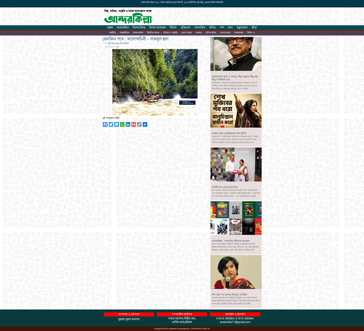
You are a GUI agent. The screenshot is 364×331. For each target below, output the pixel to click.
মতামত (199, 32)
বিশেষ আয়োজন (157, 28)
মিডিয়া (173, 28)
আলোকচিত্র (123, 28)
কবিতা (212, 28)
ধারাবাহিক (199, 28)
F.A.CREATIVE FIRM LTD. (200, 329)
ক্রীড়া (254, 28)
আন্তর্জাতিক (124, 32)
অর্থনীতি (112, 32)
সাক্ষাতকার (238, 32)
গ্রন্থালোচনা (242, 28)
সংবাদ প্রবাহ (225, 32)
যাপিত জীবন (211, 32)
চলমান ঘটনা (138, 32)
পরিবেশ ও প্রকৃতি (170, 32)
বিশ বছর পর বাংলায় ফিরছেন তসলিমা (229, 294)
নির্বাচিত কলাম (153, 32)
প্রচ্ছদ (110, 28)
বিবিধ (249, 32)
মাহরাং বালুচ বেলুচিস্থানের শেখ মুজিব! (229, 133)
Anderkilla (172, 329)
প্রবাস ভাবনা (186, 32)
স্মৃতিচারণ (186, 28)
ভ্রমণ (230, 28)
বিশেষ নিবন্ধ (139, 28)
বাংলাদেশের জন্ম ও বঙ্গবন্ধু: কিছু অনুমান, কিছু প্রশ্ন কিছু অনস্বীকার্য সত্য (235, 78)
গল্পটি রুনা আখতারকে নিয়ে (225, 187)
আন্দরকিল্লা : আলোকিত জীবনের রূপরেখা (231, 241)
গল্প (222, 28)
